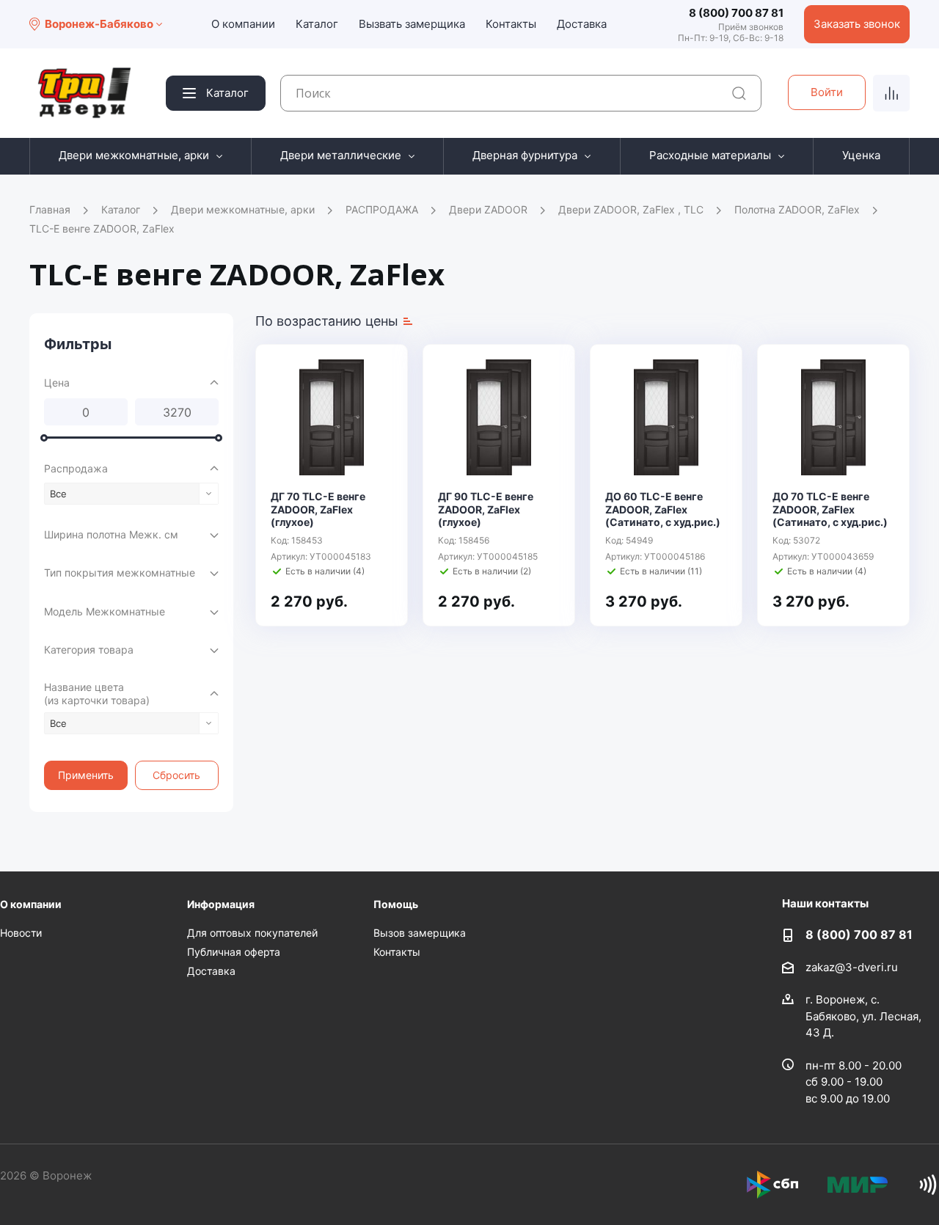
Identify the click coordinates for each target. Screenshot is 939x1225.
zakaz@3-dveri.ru (851, 967)
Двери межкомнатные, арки (134, 155)
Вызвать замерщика (412, 24)
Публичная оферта (233, 952)
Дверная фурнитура (524, 155)
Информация (221, 904)
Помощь (395, 904)
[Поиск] (739, 93)
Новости (21, 932)
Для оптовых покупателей (252, 932)
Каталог (317, 24)
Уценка (861, 155)
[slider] (44, 438)
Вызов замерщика (419, 932)
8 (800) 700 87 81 (736, 13)
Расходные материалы (710, 155)
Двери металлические (340, 155)
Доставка (582, 24)
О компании (243, 24)
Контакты (511, 24)
